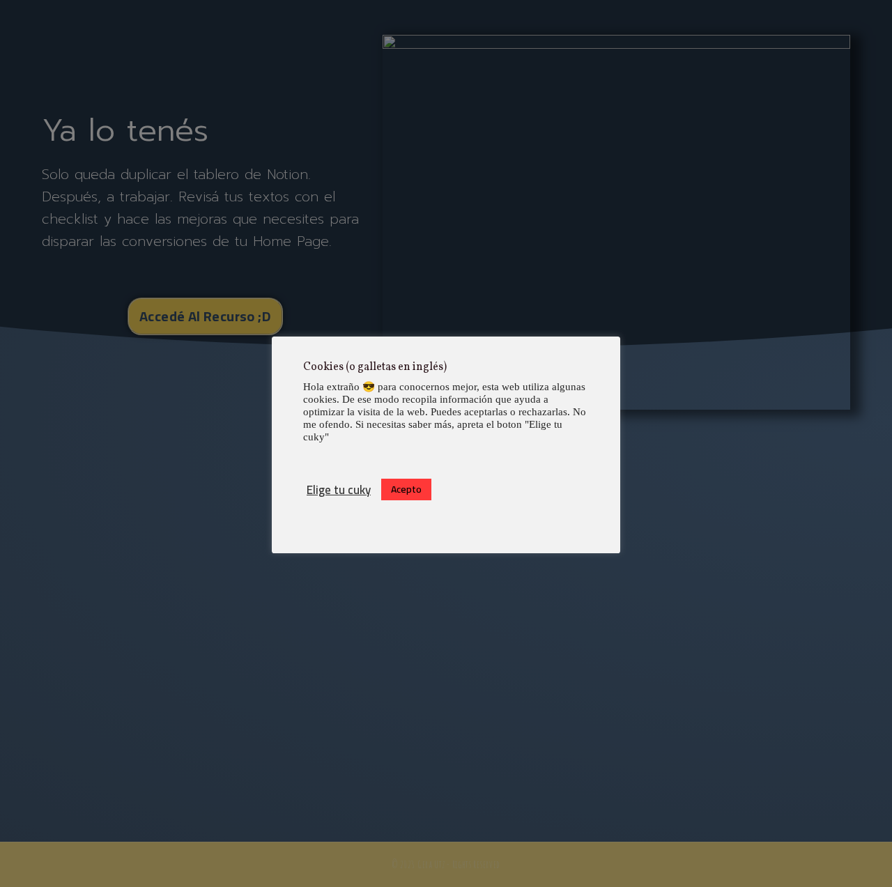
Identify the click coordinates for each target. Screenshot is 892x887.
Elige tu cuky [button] (339, 490)
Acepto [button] (406, 489)
